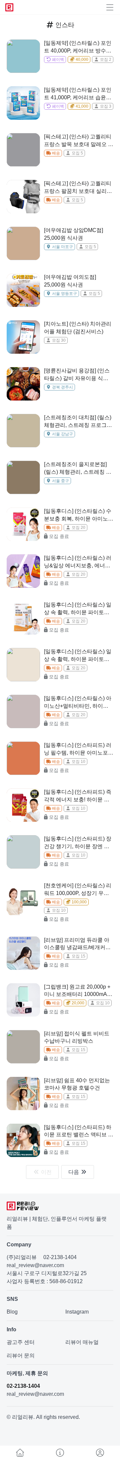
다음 (74, 1172)
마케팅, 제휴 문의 (27, 1373)
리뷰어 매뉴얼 (82, 1342)
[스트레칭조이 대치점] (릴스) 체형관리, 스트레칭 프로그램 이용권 (78, 422)
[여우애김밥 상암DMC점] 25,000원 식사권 (73, 233)
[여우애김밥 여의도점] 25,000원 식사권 (70, 280)
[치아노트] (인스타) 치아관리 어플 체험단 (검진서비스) (77, 327)
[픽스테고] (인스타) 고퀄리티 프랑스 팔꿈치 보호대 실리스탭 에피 (78, 188)
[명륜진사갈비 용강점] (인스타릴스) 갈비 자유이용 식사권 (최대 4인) (77, 375)
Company (19, 1244)
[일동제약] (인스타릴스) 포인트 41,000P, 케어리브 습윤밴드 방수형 (77, 94)
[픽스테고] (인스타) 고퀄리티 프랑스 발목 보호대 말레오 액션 (78, 141)
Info (11, 1329)
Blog (12, 1312)
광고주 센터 (21, 1342)
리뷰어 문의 (21, 1355)
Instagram (77, 1312)
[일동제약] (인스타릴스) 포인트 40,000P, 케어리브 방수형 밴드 (77, 47)
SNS (12, 1299)
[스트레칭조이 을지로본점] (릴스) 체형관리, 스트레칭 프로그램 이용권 (77, 468)
